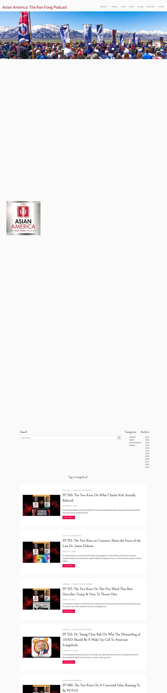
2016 (147, 464)
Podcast (103, 6)
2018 (147, 459)
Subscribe (150, 6)
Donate (140, 6)
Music (123, 6)
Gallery (114, 6)
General (132, 437)
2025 (147, 440)
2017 (147, 461)
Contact (161, 6)
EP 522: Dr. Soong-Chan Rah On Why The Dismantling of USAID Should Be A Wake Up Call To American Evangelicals (101, 639)
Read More (69, 517)
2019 (147, 456)
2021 (147, 451)
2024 (147, 442)
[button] (104, 6)
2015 (147, 467)
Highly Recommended (82, 490)
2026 (147, 437)
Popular (132, 445)
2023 (147, 445)
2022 (147, 448)
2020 (147, 453)
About (131, 6)
